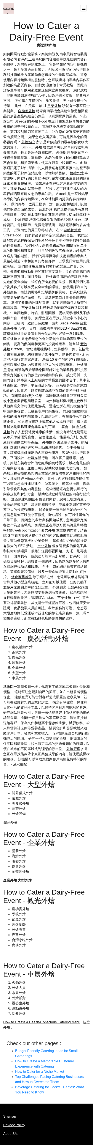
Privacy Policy (14, 1125)
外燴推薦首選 (21, 577)
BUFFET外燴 (31, 147)
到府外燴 (31, 121)
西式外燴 (48, 530)
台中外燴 (73, 447)
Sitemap (9, 1116)
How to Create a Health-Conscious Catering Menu (41, 1022)
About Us (10, 1134)
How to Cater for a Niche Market (39, 1071)
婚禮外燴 (77, 173)
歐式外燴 (10, 339)
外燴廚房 (63, 152)
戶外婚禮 (52, 276)
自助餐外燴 (26, 111)
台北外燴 (46, 209)
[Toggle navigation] (83, 8)
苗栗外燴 (54, 106)
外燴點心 (28, 142)
